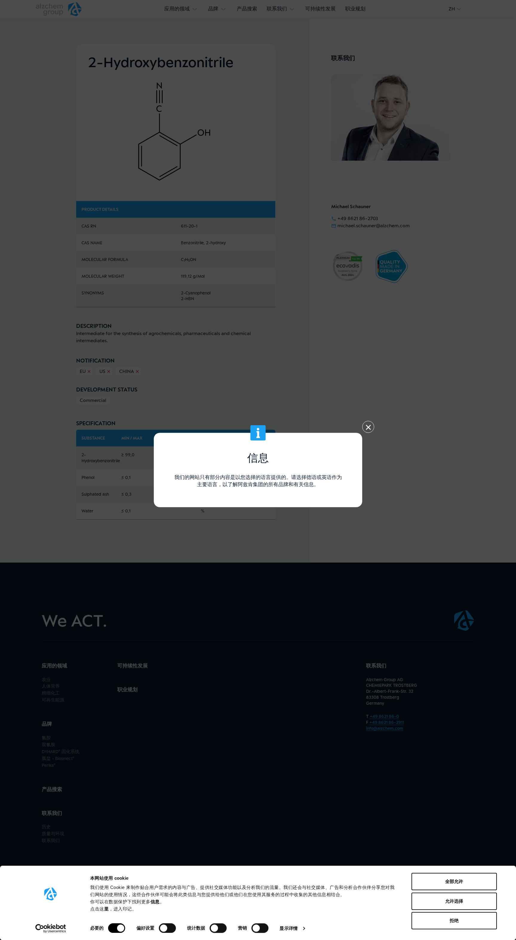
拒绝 (454, 920)
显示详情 (288, 928)
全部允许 (454, 881)
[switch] (167, 928)
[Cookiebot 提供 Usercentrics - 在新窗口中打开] (50, 928)
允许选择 (454, 901)
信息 (155, 901)
